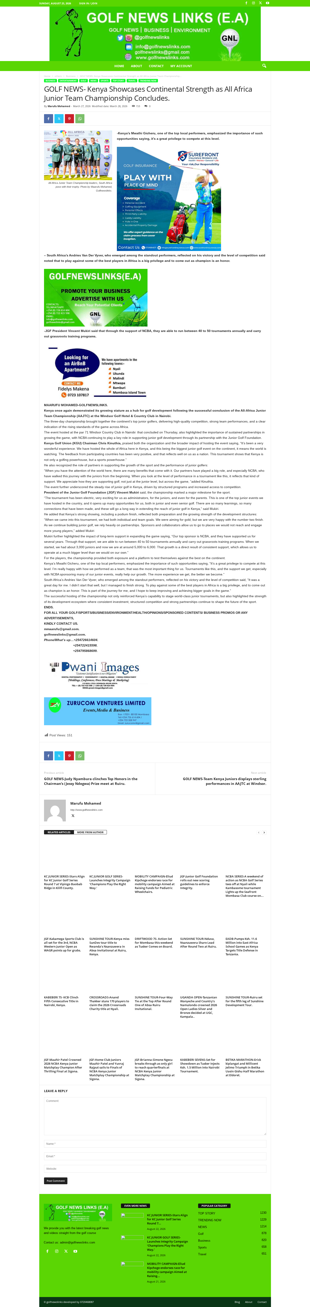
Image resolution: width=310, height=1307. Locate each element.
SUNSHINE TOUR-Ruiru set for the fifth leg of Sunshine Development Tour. (244, 1001)
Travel (132, 80)
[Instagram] (253, 3)
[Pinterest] (69, 118)
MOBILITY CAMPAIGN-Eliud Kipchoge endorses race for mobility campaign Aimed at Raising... (167, 1270)
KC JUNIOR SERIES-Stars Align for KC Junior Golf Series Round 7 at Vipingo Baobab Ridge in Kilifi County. (64, 882)
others (58, 76)
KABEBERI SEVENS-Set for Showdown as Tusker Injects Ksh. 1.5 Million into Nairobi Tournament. (199, 1065)
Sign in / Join (88, 3)
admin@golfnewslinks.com (77, 1242)
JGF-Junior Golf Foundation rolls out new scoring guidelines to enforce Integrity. (199, 882)
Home (119, 66)
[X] (260, 3)
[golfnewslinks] (155, 34)
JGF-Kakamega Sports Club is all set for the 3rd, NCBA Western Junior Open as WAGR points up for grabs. (64, 944)
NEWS (93, 80)
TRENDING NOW (148, 80)
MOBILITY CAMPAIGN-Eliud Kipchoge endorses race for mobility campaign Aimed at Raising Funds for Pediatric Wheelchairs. (155, 884)
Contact (156, 66)
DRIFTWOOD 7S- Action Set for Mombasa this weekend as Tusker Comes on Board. (154, 942)
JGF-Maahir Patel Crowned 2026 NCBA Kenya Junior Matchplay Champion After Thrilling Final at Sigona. (63, 1065)
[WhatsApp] (79, 118)
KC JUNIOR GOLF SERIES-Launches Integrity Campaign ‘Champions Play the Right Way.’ (109, 882)
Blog (237, 1302)
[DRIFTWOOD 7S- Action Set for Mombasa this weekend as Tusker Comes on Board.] (155, 919)
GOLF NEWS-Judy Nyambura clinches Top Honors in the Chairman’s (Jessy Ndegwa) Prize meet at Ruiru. (91, 781)
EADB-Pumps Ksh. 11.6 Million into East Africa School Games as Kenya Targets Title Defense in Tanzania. (242, 946)
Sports (104, 80)
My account (181, 66)
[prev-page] (258, 832)
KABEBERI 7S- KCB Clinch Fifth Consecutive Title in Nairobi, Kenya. (61, 1001)
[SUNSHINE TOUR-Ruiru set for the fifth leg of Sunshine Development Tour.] (246, 977)
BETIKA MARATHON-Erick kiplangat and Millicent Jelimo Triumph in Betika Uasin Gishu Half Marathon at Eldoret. (245, 1067)
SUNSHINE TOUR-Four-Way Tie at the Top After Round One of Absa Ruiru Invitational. (154, 1003)
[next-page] (264, 832)
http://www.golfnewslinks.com (86, 809)
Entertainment (68, 80)
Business (71, 76)
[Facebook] (246, 3)
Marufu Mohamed (59, 106)
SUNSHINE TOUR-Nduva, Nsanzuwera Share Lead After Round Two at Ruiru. (198, 942)
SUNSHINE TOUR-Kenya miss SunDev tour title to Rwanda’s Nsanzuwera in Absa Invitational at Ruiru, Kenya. (109, 946)
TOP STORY (118, 80)
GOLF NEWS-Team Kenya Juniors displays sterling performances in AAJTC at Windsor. (224, 781)
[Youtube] (267, 3)
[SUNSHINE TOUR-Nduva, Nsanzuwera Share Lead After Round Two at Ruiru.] (200, 919)
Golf (83, 80)
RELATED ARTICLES (59, 832)
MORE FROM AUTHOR (90, 832)
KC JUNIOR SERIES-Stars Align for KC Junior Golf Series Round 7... (167, 1219)
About (136, 66)
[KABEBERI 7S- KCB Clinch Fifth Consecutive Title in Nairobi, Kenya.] (64, 977)
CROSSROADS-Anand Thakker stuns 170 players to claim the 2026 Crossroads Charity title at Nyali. (109, 1003)
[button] (264, 66)
